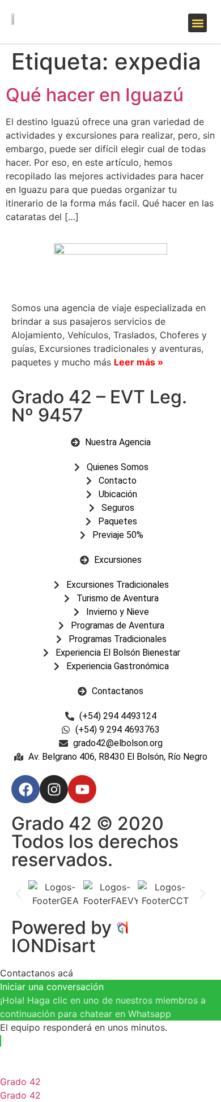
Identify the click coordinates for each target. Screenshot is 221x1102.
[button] (197, 23)
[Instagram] (54, 789)
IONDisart (53, 946)
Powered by (63, 927)
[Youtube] (82, 789)
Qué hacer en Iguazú (95, 95)
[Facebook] (25, 789)
